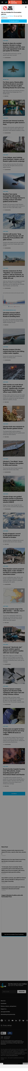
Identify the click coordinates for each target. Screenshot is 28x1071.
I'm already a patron (14, 21)
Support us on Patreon (7, 16)
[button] (2, 2)
